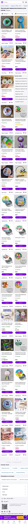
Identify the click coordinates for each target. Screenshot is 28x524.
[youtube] (2, 511)
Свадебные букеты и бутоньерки (9, 479)
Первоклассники (5, 468)
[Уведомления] (26, 2)
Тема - (7, 498)
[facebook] (4, 511)
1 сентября (14, 468)
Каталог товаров (5, 5)
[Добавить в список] (12, 26)
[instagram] (7, 511)
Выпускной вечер (20, 472)
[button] (7, 40)
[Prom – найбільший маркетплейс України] (2, 2)
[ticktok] (9, 511)
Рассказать (20, 517)
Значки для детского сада (7, 472)
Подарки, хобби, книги (16, 5)
